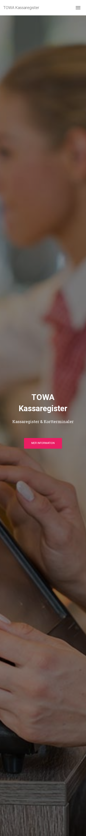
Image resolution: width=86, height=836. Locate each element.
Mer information (43, 443)
